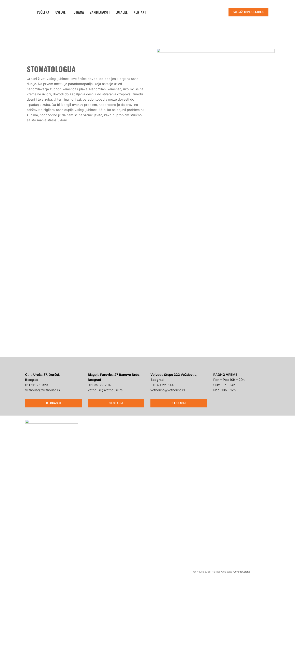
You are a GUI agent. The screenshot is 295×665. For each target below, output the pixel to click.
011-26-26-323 (36, 385)
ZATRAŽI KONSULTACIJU (248, 12)
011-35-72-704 (99, 385)
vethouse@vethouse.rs (42, 390)
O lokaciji (53, 403)
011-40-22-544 (162, 385)
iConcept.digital (242, 571)
